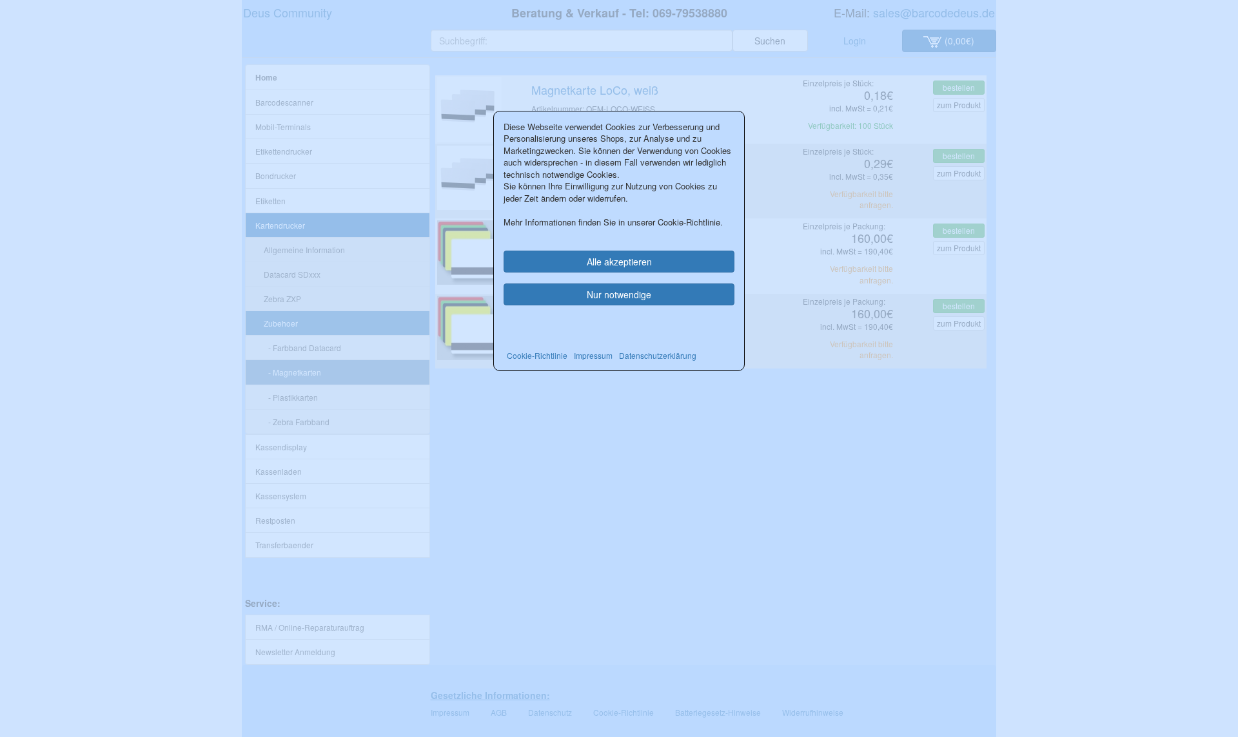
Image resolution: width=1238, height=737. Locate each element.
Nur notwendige (619, 294)
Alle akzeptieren (619, 261)
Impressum (593, 355)
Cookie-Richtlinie (537, 355)
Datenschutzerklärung (657, 355)
